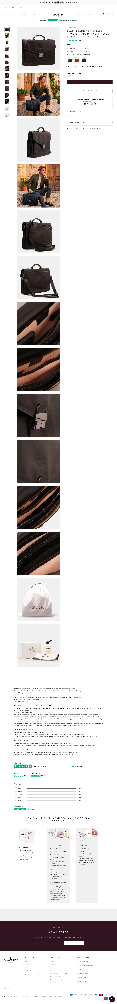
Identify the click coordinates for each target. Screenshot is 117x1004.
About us (7, 7)
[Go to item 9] (7, 82)
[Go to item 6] (7, 62)
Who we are (28, 968)
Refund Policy (29, 978)
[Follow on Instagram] (10, 988)
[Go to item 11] (7, 95)
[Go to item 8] (7, 75)
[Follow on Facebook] (5, 988)
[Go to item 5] (7, 55)
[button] (99, 14)
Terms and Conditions (56, 977)
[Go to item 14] (7, 115)
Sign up (74, 943)
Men (5, 14)
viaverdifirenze (73, 27)
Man (26, 962)
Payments (53, 965)
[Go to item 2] (7, 35)
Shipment (52, 971)
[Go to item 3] (7, 42)
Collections (24, 14)
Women (13, 14)
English (89, 14)
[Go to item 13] (7, 108)
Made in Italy (28, 971)
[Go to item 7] (7, 68)
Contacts (36, 14)
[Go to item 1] (7, 29)
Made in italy (17, 7)
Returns (52, 968)
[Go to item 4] (7, 49)
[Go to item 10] (7, 88)
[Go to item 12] (7, 101)
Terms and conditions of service (34, 975)
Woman (27, 965)
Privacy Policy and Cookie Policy (59, 974)
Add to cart (90, 82)
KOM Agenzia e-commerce (57, 996)
